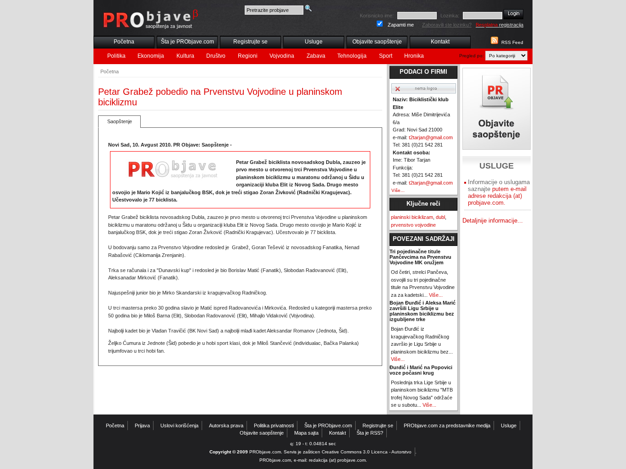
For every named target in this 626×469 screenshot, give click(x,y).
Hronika (414, 56)
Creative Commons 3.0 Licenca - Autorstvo (367, 451)
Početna (124, 41)
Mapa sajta (306, 433)
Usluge (314, 41)
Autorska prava (226, 425)
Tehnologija (352, 56)
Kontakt (440, 41)
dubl (440, 217)
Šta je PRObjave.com (187, 41)
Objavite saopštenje (377, 41)
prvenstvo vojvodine (413, 225)
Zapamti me (401, 24)
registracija (499, 24)
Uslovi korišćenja (179, 425)
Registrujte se (250, 41)
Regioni (248, 56)
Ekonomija (150, 56)
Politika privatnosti (274, 425)
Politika (116, 56)
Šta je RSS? (370, 433)
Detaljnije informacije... (492, 220)
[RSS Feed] (493, 42)
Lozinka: (449, 15)
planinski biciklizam (412, 217)
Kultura (185, 56)
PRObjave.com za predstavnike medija (447, 425)
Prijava (142, 425)
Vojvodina (281, 56)
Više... (398, 190)
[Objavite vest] (496, 108)
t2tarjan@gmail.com (431, 137)
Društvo (215, 56)
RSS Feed (512, 42)
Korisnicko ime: (377, 15)
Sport (385, 56)
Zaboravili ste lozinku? (447, 24)
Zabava (316, 56)
